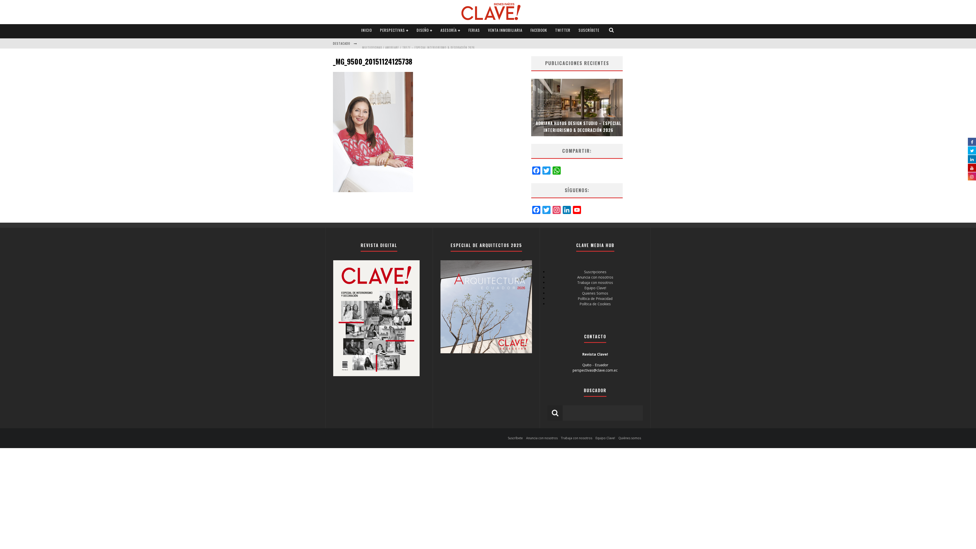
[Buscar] (611, 30)
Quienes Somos (595, 293)
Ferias (474, 30)
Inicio (366, 30)
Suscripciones (595, 271)
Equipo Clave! (595, 287)
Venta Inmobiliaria (505, 30)
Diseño (423, 30)
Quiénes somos (629, 438)
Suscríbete (588, 30)
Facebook (538, 30)
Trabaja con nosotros (595, 282)
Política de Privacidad (595, 298)
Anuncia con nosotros (595, 277)
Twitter (562, 30)
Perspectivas (392, 30)
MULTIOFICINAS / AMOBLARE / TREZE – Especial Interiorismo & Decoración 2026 (418, 44)
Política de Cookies (595, 303)
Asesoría (448, 30)
